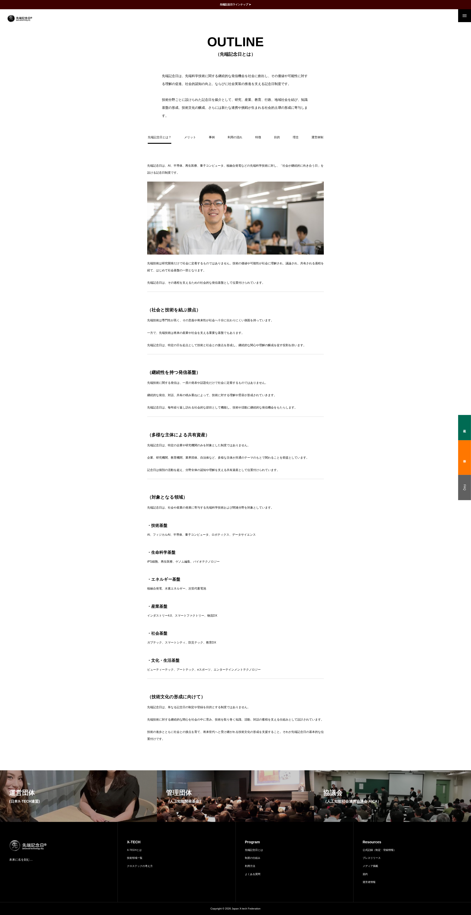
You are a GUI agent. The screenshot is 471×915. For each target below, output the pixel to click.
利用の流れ (235, 137)
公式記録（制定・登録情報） (379, 849)
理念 (296, 137)
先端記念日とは (254, 849)
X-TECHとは (134, 849)
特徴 (258, 137)
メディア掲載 (370, 865)
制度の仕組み (252, 857)
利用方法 (250, 865)
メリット (190, 137)
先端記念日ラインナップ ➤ (235, 4)
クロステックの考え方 (140, 865)
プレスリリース (372, 857)
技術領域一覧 (134, 857)
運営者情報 (369, 882)
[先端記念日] (19, 18)
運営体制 (317, 137)
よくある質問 (252, 874)
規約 (365, 874)
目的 (277, 137)
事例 (212, 137)
